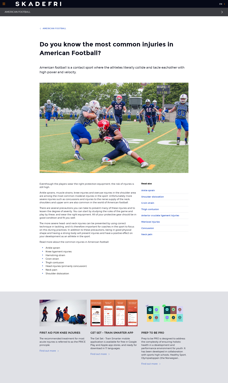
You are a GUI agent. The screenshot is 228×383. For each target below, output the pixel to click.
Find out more (48, 350)
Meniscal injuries (150, 222)
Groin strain (147, 203)
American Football (17, 12)
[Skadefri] (38, 4)
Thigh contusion (150, 209)
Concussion (147, 228)
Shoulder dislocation (152, 197)
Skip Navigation (209, 4)
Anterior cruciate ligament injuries (160, 215)
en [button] (220, 4)
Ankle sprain (148, 190)
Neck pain (146, 234)
